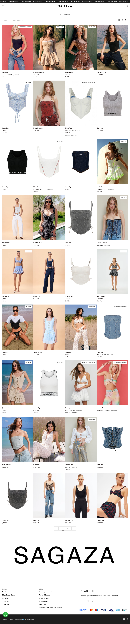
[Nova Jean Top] (17, 439)
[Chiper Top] (17, 495)
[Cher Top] (49, 439)
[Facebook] (124, 619)
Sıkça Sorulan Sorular (9, 595)
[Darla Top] (49, 271)
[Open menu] (4, 6)
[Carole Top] (112, 495)
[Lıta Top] (49, 495)
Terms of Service (44, 595)
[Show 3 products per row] (122, 20)
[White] (66, 135)
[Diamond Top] (112, 47)
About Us (5, 592)
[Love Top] (81, 162)
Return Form (6, 601)
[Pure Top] (112, 439)
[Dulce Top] (17, 162)
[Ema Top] (81, 217)
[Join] (120, 600)
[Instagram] (127, 619)
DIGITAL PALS (29, 619)
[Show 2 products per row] (119, 20)
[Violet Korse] (49, 327)
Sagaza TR (6, 619)
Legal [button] (41, 589)
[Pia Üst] (70, 413)
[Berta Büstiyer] (49, 103)
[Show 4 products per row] (126, 20)
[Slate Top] (112, 103)
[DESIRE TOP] (49, 217)
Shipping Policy (44, 598)
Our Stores (5, 598)
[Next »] (73, 528)
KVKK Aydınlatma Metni (46, 592)
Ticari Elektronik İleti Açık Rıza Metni (50, 607)
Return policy (43, 604)
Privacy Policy (43, 601)
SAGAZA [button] (4, 589)
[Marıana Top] (81, 495)
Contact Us (5, 604)
